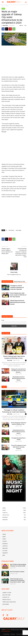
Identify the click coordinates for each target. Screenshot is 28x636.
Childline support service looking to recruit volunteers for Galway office (7, 251)
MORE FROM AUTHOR (19, 281)
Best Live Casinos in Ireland (17, 571)
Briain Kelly (5, 25)
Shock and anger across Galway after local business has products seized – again (17, 580)
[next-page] (5, 308)
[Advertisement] (14, 61)
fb (6, 230)
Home (3, 6)
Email (3, 320)
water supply (18, 230)
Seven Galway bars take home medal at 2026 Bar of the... (14, 357)
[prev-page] (3, 308)
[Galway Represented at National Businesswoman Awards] (5, 302)
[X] (6, 29)
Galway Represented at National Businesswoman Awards (17, 302)
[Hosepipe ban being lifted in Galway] (5, 440)
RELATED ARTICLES (7, 281)
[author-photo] (14, 270)
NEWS (7, 6)
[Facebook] (3, 29)
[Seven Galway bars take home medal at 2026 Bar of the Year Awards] (5, 295)
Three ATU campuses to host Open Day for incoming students (18, 447)
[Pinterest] (10, 29)
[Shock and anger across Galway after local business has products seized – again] (5, 580)
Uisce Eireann (11, 230)
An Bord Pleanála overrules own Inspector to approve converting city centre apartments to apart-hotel (20, 252)
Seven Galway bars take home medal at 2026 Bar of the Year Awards (18, 294)
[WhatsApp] (13, 29)
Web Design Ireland (6, 631)
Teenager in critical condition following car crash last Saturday (17, 287)
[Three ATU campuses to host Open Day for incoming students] (5, 447)
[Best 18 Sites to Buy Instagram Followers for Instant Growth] (5, 566)
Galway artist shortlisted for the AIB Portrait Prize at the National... (18, 370)
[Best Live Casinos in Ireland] (5, 573)
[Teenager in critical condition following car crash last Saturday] (5, 287)
